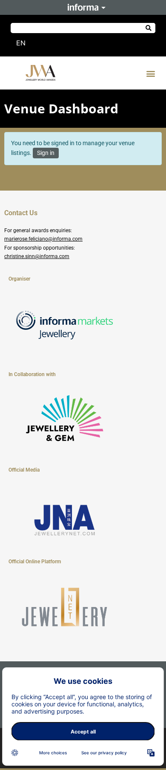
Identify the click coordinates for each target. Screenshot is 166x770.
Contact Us (20, 213)
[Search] (148, 28)
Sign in (45, 152)
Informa (83, 7)
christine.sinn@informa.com (36, 256)
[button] (150, 74)
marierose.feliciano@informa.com (43, 239)
